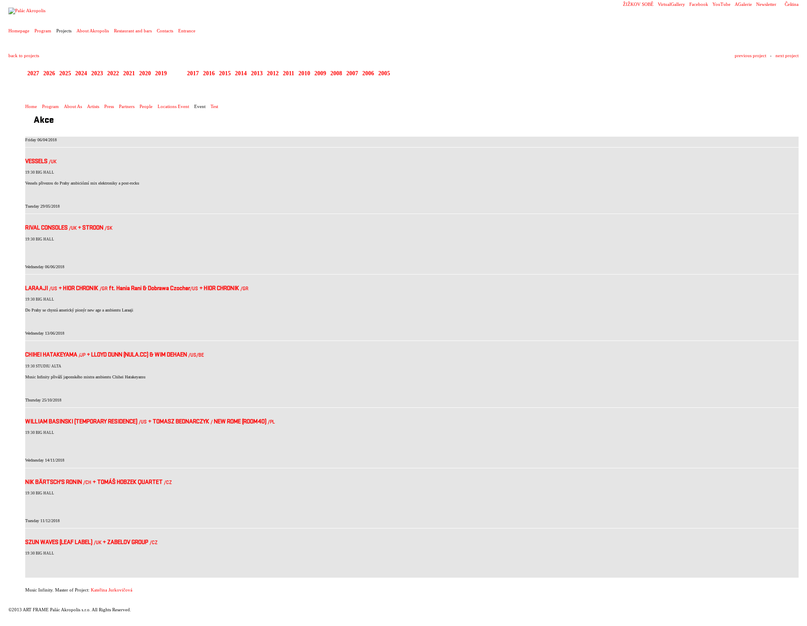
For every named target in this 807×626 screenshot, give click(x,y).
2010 (304, 73)
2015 (225, 73)
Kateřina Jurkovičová (111, 589)
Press (109, 106)
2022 (113, 73)
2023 (97, 73)
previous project (750, 55)
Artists (93, 106)
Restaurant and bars (133, 30)
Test (214, 106)
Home (31, 106)
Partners (126, 106)
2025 (65, 73)
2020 (145, 73)
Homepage (18, 30)
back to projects (23, 55)
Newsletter (766, 4)
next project (787, 55)
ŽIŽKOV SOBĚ (638, 4)
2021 (129, 73)
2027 (33, 73)
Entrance (186, 30)
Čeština (792, 4)
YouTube (721, 4)
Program (42, 30)
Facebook (698, 4)
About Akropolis (92, 30)
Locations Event (173, 106)
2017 (193, 73)
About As (73, 106)
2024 (81, 73)
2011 (288, 73)
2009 (320, 73)
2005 (384, 73)
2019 (161, 73)
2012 (273, 73)
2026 (49, 73)
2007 (352, 73)
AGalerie (743, 4)
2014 (241, 73)
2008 (336, 73)
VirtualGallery (671, 4)
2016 (209, 73)
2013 (257, 73)
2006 (368, 73)
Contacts (165, 30)
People (146, 106)
